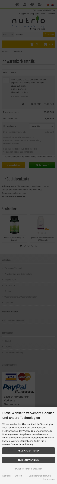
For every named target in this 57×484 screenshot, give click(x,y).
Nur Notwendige (28, 460)
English (18, 475)
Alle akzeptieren (28, 450)
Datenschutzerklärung (40, 475)
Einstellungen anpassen (30, 468)
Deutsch (6, 475)
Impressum (49, 479)
